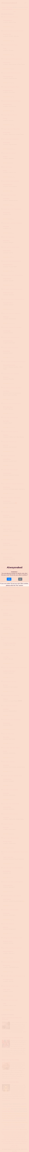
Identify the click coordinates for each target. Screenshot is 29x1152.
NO (20, 579)
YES (9, 579)
